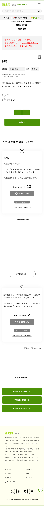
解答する (22, 122)
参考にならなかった (22, 202)
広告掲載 (28, 469)
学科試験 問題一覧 (22, 400)
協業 (27, 473)
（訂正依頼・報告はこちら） (11, 76)
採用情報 (8, 473)
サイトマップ (10, 482)
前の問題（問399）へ (22, 391)
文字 (28, 69)
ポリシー (28, 478)
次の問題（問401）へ (22, 408)
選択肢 (5, 69)
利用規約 (8, 478)
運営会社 (8, 469)
